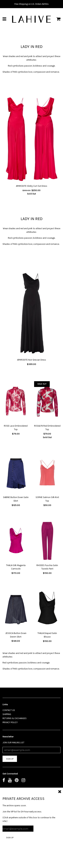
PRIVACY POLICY (10, 722)
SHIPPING (7, 714)
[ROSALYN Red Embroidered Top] (47, 402)
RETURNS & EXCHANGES (15, 718)
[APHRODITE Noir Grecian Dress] (31, 313)
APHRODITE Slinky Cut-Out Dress (31, 186)
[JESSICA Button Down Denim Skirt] (16, 609)
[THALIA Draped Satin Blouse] (47, 609)
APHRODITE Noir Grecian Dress (31, 360)
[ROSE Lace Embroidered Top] (16, 402)
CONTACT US (9, 710)
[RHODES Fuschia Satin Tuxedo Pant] (47, 541)
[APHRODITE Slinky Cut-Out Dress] (31, 140)
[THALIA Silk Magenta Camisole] (16, 541)
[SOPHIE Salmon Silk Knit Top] (47, 473)
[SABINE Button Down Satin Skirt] (16, 473)
